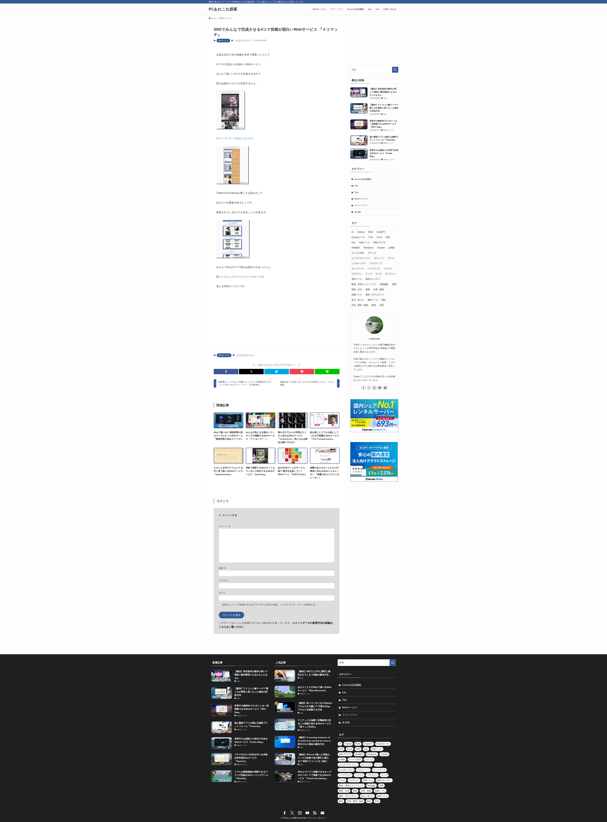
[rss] (315, 813)
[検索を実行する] (395, 70)
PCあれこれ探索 (223, 9)
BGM (370, 232)
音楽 (382, 305)
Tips (356, 192)
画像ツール (357, 294)
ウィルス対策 (358, 253)
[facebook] (364, 388)
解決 (384, 300)
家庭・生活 (357, 289)
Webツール (364, 242)
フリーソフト (361, 205)
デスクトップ (376, 263)
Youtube (381, 247)
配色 (374, 305)
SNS (388, 237)
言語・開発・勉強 (360, 305)
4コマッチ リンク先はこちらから (235, 138)
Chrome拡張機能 (362, 179)
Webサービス (223, 40)
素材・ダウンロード (375, 294)
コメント (224, 526)
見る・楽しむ (358, 300)
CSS (371, 237)
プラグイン (357, 274)
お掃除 (391, 247)
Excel (379, 237)
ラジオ (379, 274)
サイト (222, 592)
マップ (369, 274)
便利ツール (357, 279)
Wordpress (368, 247)
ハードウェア (374, 268)
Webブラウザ (379, 242)
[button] (226, 371)
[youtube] (380, 388)
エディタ (372, 253)
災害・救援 (379, 289)
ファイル (388, 268)
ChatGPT (381, 232)
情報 (368, 289)
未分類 (357, 212)
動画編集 (384, 284)
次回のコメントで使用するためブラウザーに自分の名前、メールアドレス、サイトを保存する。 (269, 604)
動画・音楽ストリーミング (364, 284)
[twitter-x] (369, 388)
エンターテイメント (243, 40)
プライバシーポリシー (316, 818)
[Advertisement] (277, 321)
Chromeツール (358, 237)
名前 (222, 568)
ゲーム (391, 258)
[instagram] (374, 388)
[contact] (385, 388)
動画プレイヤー (373, 279)
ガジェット (379, 258)
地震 (394, 284)
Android (360, 232)
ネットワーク (358, 268)
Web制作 (356, 247)
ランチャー (391, 274)
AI (353, 232)
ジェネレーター (359, 263)
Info (356, 185)
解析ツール (373, 300)
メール (223, 580)
